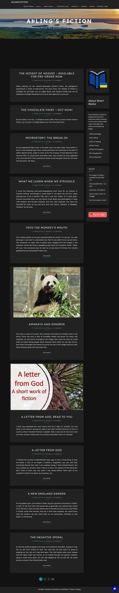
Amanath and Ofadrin (47, 324)
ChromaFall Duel (63, 6)
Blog (38, 6)
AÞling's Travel (94, 145)
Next (52, 579)
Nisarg (78, 589)
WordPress (64, 589)
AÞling (48, 80)
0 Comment (57, 80)
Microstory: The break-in (47, 138)
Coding (92, 6)
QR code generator (95, 153)
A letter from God (47, 450)
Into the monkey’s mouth (46, 227)
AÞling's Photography (96, 149)
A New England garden (47, 494)
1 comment (57, 328)
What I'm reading (95, 141)
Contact (74, 6)
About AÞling (93, 138)
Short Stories (29, 6)
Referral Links (102, 6)
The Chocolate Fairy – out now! (47, 110)
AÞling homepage (95, 134)
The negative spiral (46, 537)
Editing (84, 6)
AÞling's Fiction (19, 2)
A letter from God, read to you (46, 417)
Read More (47, 166)
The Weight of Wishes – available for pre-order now (97, 178)
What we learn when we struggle (47, 181)
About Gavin (48, 6)
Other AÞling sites (95, 157)
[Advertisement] (59, 55)
